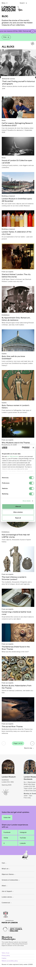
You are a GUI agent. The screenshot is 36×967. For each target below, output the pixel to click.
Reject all (18, 518)
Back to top (28, 748)
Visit (3, 863)
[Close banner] (33, 447)
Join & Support (7, 891)
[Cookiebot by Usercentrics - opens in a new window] (22, 447)
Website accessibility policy (10, 961)
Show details (27, 501)
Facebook (7, 832)
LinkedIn (23, 843)
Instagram (23, 832)
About (4, 885)
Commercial (6, 902)
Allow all (18, 506)
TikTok (6, 838)
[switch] (31, 483)
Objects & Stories (8, 874)
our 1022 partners (13, 456)
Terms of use (5, 953)
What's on (5, 868)
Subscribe (7, 817)
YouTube (23, 838)
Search (22, 3)
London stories (7, 897)
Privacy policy (6, 955)
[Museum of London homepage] (12, 9)
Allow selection (18, 512)
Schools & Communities (10, 880)
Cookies (4, 958)
